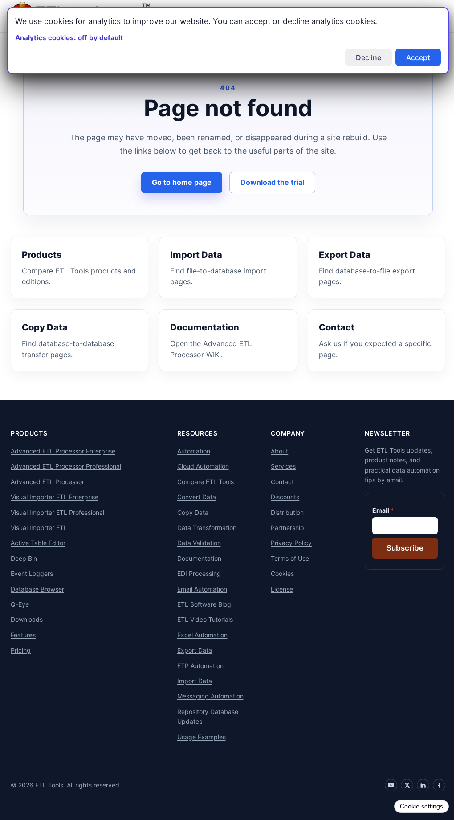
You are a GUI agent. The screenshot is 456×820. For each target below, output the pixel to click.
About (274, 451)
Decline (362, 57)
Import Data (191, 681)
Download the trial (269, 182)
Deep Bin (24, 558)
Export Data (191, 650)
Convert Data (193, 497)
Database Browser (37, 589)
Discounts (280, 497)
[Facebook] (432, 785)
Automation (190, 451)
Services (278, 466)
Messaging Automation (207, 696)
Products (29, 433)
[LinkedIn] (416, 785)
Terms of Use (285, 558)
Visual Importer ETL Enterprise (54, 497)
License (277, 589)
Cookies (277, 573)
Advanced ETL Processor (47, 481)
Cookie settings (414, 806)
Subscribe (398, 547)
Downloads (27, 619)
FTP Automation (197, 665)
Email (374, 510)
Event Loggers (32, 573)
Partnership (282, 527)
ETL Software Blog (201, 604)
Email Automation (199, 589)
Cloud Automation (199, 466)
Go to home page (178, 182)
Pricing (21, 650)
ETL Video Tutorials (201, 619)
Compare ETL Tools (202, 481)
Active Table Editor (38, 543)
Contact (277, 481)
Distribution (282, 512)
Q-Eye (20, 604)
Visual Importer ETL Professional (57, 512)
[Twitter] (400, 785)
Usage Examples (198, 737)
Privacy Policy (286, 543)
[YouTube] (384, 785)
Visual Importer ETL (39, 527)
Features (23, 635)
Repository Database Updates (204, 716)
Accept (411, 57)
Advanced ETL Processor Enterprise (63, 451)
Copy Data (189, 512)
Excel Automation (199, 635)
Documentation (196, 558)
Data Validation (195, 543)
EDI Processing (195, 573)
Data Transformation (203, 527)
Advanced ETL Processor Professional (66, 466)
